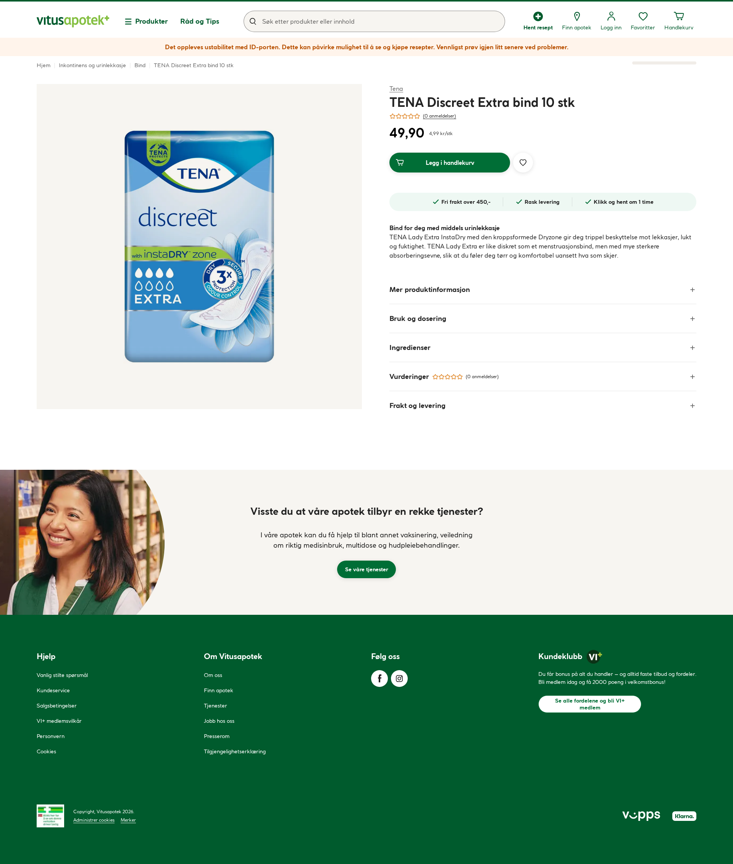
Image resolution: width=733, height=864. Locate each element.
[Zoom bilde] (199, 246)
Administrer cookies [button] (94, 820)
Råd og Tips (199, 21)
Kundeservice (53, 690)
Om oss (213, 675)
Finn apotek (218, 690)
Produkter (151, 21)
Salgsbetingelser (57, 705)
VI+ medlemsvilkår (59, 720)
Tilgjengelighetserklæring (235, 751)
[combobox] (374, 21)
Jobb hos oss (219, 720)
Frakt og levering (417, 405)
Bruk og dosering (417, 318)
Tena (396, 88)
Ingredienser (410, 347)
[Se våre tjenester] (366, 542)
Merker (128, 820)
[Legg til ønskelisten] (523, 162)
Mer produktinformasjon (429, 289)
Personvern (51, 736)
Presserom (216, 736)
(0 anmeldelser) (439, 116)
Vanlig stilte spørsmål (62, 675)
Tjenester (215, 705)
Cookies (46, 751)
